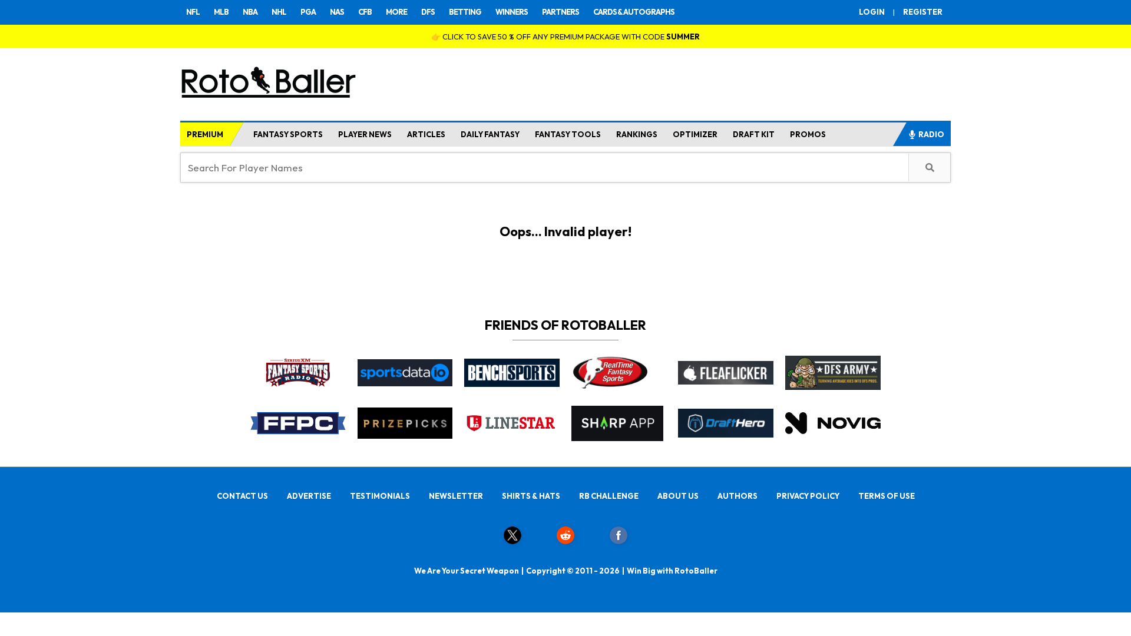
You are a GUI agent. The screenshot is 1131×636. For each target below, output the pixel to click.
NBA (250, 11)
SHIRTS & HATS (531, 496)
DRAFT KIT (754, 134)
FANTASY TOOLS (568, 134)
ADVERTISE (309, 496)
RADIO (931, 134)
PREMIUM (205, 134)
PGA (308, 11)
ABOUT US (678, 496)
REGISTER (923, 11)
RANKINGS (636, 134)
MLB (221, 11)
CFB (365, 11)
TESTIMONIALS (380, 496)
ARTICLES (426, 134)
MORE (396, 11)
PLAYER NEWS (365, 134)
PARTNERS (560, 11)
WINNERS (511, 11)
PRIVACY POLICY (807, 496)
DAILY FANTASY (490, 134)
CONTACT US (242, 496)
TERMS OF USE (886, 496)
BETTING (465, 11)
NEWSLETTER (456, 496)
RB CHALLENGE (609, 496)
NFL (193, 11)
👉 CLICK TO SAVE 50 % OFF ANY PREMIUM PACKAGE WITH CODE (565, 36)
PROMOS (808, 134)
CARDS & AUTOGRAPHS (633, 11)
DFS (428, 11)
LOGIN (872, 11)
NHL (279, 11)
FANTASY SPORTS (288, 134)
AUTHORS (737, 496)
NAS (337, 11)
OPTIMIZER (695, 134)
